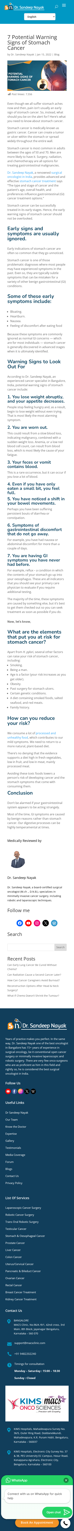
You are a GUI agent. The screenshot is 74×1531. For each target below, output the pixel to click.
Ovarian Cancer (14, 1278)
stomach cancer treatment (38, 181)
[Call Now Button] (65, 1523)
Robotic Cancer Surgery (19, 1214)
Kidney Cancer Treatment (20, 1299)
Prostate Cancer (15, 1243)
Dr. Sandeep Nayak (22, 54)
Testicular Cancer (15, 1229)
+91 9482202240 (25, 1354)
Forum (9, 1162)
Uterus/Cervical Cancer (19, 1264)
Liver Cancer (13, 1250)
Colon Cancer (13, 1257)
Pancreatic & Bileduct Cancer (23, 1271)
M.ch (24, 891)
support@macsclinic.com (29, 1343)
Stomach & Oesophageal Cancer (25, 1236)
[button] (66, 1480)
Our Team (11, 1119)
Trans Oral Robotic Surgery (22, 1222)
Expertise (11, 1133)
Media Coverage (15, 1155)
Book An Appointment (37, 1523)
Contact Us (12, 1176)
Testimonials (13, 1148)
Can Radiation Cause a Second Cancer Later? (34, 974)
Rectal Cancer (13, 1285)
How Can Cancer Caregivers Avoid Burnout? (33, 980)
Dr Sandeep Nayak (16, 1112)
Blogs (8, 1169)
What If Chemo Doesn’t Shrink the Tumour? (33, 995)
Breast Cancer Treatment (20, 1292)
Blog (56, 54)
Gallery (9, 1140)
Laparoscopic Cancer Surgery (23, 1207)
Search (60, 947)
